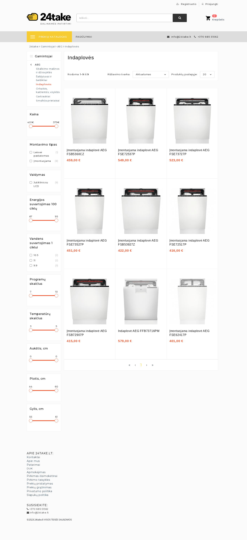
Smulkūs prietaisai (48, 100)
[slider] (31, 126)
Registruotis (188, 4)
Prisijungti (211, 4)
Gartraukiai (43, 96)
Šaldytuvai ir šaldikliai (44, 78)
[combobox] (124, 18)
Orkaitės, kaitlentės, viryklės (48, 90)
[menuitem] (84, 36)
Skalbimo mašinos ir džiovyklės (47, 70)
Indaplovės (44, 84)
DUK (30, 468)
